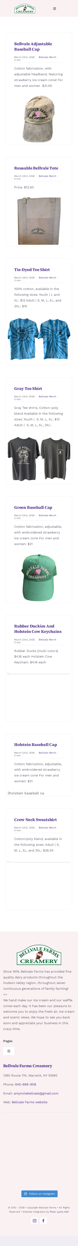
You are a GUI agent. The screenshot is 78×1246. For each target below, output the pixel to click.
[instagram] (34, 1220)
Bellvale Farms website (29, 1102)
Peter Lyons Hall (59, 1211)
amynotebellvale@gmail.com (36, 1093)
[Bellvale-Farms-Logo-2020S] (25, 5)
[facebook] (43, 1220)
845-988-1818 (25, 1084)
